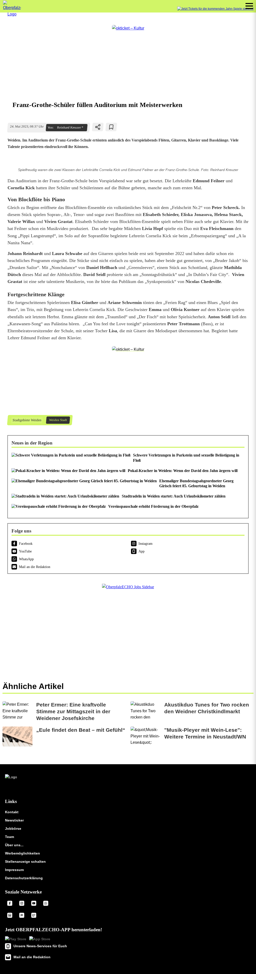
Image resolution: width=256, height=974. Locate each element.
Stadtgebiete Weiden (26, 420)
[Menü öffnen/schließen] (249, 6)
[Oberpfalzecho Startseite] (12, 14)
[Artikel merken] (111, 127)
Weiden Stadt (58, 420)
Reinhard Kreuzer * (70, 127)
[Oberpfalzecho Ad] (215, 8)
